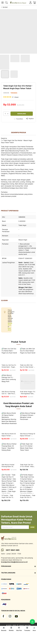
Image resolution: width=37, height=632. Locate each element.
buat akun (9, 329)
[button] (5, 74)
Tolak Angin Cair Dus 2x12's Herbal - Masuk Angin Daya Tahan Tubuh (27, 466)
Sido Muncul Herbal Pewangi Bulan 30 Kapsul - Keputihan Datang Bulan (8, 466)
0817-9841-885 (12, 550)
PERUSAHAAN (6, 566)
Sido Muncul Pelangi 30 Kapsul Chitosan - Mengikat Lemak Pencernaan (27, 435)
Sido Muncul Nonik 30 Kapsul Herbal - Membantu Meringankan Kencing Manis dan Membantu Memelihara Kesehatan (9, 435)
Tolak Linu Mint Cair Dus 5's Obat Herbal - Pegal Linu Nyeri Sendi (27, 366)
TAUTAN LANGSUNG (8, 573)
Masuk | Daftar (30, 2)
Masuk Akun (10, 324)
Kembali (5, 7)
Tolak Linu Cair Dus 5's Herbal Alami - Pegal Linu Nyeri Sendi (9, 366)
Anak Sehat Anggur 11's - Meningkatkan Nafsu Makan (27, 393)
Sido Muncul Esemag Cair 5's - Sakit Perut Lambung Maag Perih (8, 393)
